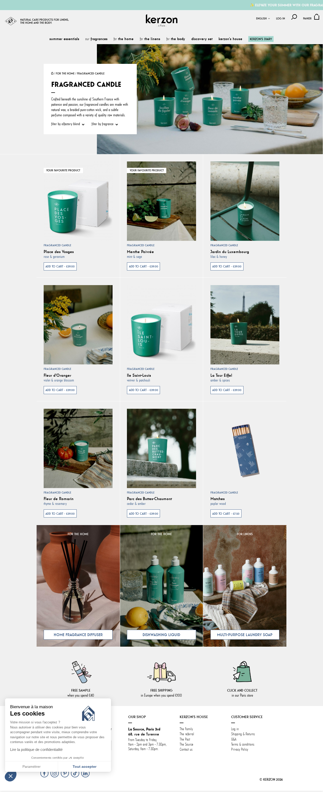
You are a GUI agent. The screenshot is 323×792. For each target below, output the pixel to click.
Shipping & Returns (243, 734)
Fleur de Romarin (58, 498)
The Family (187, 729)
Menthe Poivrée (140, 251)
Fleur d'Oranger (57, 375)
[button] (11, 776)
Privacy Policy (239, 749)
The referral (187, 734)
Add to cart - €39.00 (60, 266)
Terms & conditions (242, 744)
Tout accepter (84, 766)
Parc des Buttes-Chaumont (149, 498)
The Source (186, 744)
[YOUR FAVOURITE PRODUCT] (78, 200)
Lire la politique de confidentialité (36, 750)
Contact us (186, 749)
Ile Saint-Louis (139, 375)
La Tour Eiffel (221, 375)
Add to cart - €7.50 (225, 513)
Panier (307, 18)
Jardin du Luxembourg (229, 251)
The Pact (185, 739)
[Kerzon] (161, 20)
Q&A (233, 739)
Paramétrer (31, 766)
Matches (217, 498)
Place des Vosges (59, 251)
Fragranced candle (57, 245)
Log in (280, 18)
